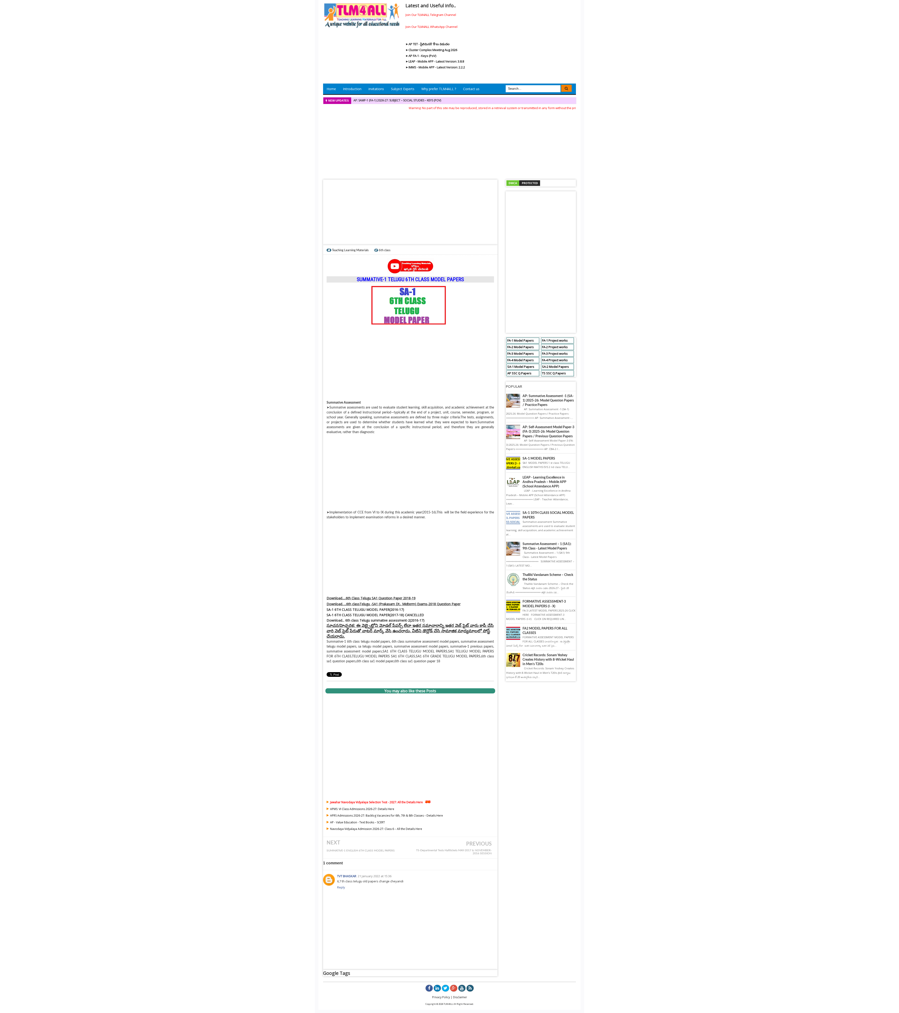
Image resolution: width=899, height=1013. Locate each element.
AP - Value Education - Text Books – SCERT (357, 822)
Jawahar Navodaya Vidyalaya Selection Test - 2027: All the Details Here (376, 802)
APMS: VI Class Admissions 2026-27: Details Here (362, 809)
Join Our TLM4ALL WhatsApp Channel (431, 27)
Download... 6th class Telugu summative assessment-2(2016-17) (375, 620)
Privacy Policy (441, 997)
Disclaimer (460, 997)
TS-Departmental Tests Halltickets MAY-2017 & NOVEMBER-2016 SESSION (454, 852)
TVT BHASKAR (346, 876)
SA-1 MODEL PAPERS (539, 458)
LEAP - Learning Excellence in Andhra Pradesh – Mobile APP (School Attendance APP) (544, 482)
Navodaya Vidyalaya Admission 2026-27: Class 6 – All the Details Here (376, 829)
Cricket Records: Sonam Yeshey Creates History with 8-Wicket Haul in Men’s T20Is (548, 660)
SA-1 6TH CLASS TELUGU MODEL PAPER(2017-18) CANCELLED (375, 615)
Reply (341, 887)
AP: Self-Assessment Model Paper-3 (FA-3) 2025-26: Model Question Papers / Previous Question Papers (548, 432)
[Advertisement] (449, 143)
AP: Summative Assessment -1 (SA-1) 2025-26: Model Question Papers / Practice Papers (548, 400)
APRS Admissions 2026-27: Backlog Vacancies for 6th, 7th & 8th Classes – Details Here (386, 816)
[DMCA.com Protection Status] (523, 183)
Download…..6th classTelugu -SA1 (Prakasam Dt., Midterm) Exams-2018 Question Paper (394, 604)
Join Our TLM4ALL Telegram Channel (430, 15)
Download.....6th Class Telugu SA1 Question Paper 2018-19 (371, 598)
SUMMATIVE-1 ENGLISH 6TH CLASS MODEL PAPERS (361, 850)
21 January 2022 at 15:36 (374, 876)
